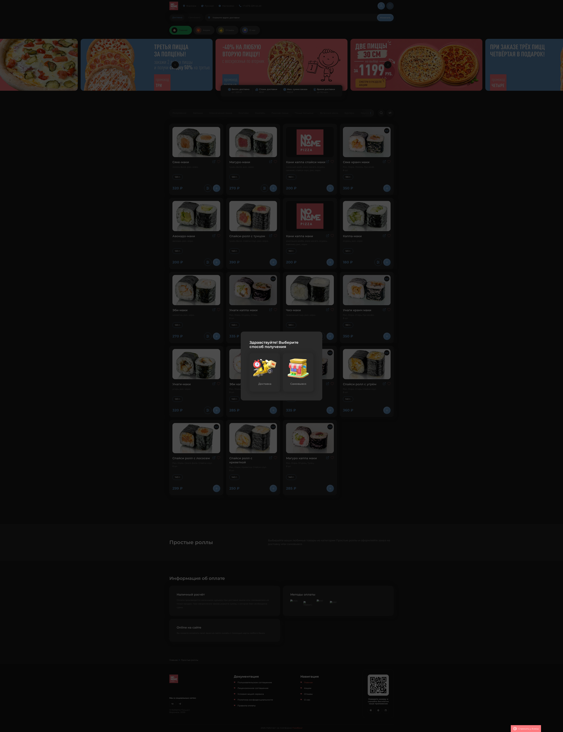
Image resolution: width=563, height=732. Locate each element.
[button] (526, 728)
